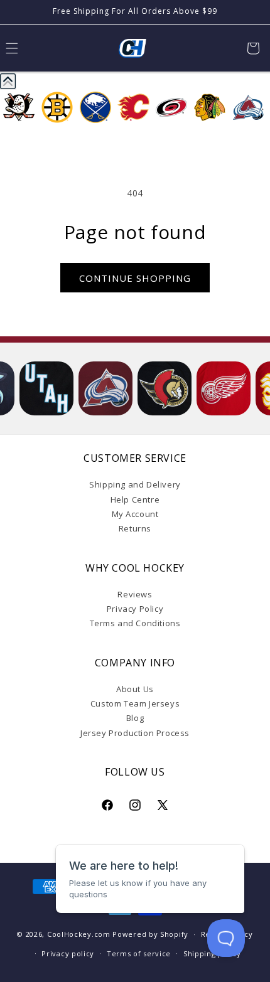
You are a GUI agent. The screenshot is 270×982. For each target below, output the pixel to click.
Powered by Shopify (150, 934)
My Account (135, 514)
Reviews (134, 594)
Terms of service (139, 953)
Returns (135, 528)
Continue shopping (135, 278)
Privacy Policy (135, 608)
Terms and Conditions (135, 623)
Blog (135, 717)
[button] (253, 48)
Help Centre (135, 499)
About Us (135, 689)
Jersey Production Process (135, 733)
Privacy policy (67, 953)
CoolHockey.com (79, 934)
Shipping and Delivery (135, 484)
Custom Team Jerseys (135, 703)
